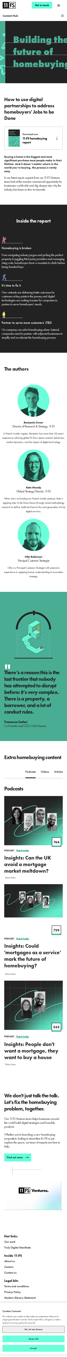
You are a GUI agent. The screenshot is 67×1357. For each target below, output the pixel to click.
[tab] (30, 772)
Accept (33, 1348)
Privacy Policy (12, 1292)
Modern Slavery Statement (20, 1298)
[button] (59, 5)
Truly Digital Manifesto (17, 1247)
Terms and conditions (16, 1286)
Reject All (33, 1338)
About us (9, 1261)
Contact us (10, 1272)
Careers (8, 1267)
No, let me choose (33, 1329)
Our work (9, 1242)
